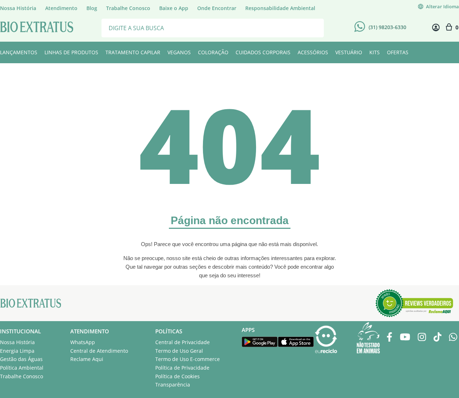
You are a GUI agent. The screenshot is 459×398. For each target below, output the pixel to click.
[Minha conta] (435, 27)
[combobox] (212, 27)
